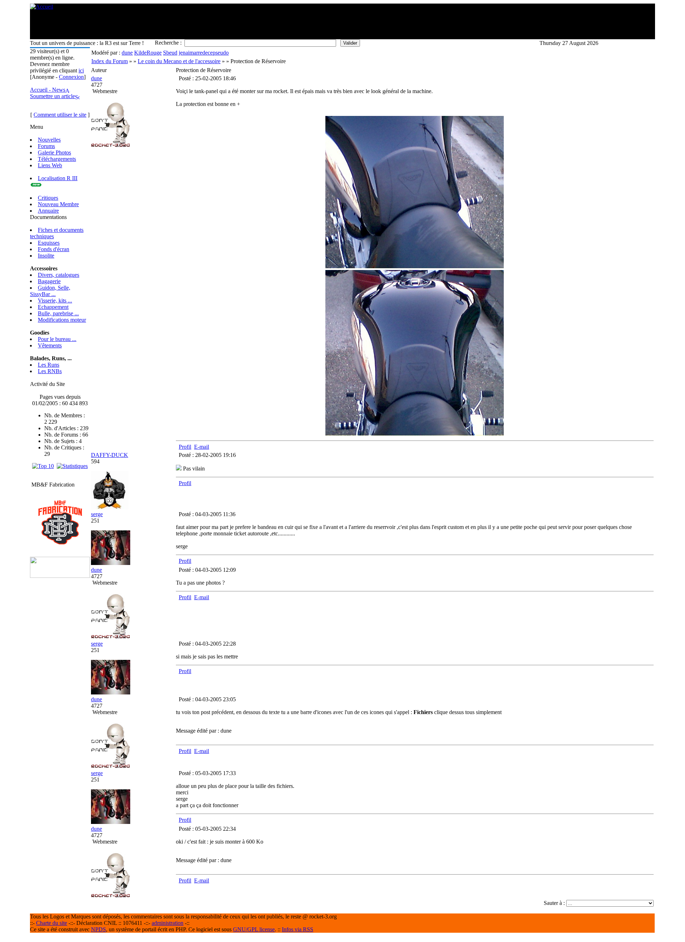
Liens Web (50, 165)
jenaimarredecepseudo (204, 53)
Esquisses (49, 243)
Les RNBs (50, 371)
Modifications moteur (62, 320)
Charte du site (51, 923)
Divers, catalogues (58, 275)
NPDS (98, 929)
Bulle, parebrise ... (58, 313)
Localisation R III (57, 178)
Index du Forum (109, 61)
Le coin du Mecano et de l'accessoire (179, 61)
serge (97, 514)
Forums (46, 146)
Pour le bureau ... (57, 339)
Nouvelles (49, 140)
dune (127, 53)
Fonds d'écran (53, 249)
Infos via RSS (297, 929)
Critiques (48, 198)
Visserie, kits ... (55, 300)
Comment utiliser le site (60, 115)
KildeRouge (148, 53)
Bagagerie (49, 281)
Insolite (46, 256)
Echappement (53, 307)
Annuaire (48, 211)
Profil (185, 447)
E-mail (201, 447)
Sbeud (170, 53)
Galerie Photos (54, 152)
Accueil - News (47, 90)
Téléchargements (57, 159)
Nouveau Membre (58, 204)
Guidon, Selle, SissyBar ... (50, 291)
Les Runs (48, 365)
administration (167, 923)
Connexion (71, 77)
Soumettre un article (52, 96)
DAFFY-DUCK (109, 455)
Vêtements (50, 345)
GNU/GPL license (254, 929)
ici (81, 70)
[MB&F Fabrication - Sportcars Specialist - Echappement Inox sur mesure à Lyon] (60, 543)
